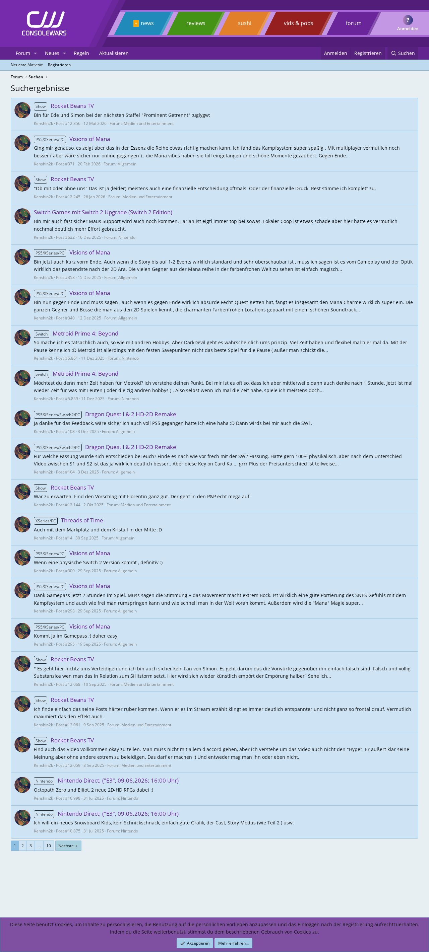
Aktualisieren (114, 53)
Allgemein (127, 164)
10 (48, 846)
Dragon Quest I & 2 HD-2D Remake (106, 414)
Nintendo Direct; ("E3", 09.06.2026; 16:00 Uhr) (107, 780)
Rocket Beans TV (65, 105)
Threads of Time (69, 520)
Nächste (66, 846)
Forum (23, 53)
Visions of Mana (73, 139)
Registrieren (59, 65)
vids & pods (298, 23)
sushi (244, 23)
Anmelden (407, 28)
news (147, 23)
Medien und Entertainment (149, 123)
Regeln (81, 53)
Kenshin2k (43, 123)
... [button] (39, 846)
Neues (52, 53)
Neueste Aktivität (27, 65)
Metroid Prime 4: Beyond (77, 333)
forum (354, 23)
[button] (35, 53)
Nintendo (126, 237)
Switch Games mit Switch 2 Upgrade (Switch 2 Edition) (103, 212)
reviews (195, 23)
